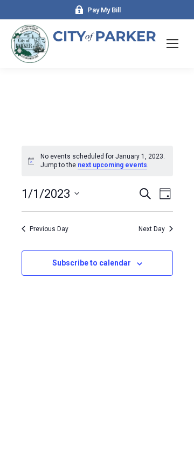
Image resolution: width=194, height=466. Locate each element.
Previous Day (49, 229)
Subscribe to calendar (91, 263)
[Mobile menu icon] (172, 43)
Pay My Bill (104, 10)
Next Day (151, 229)
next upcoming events (112, 165)
